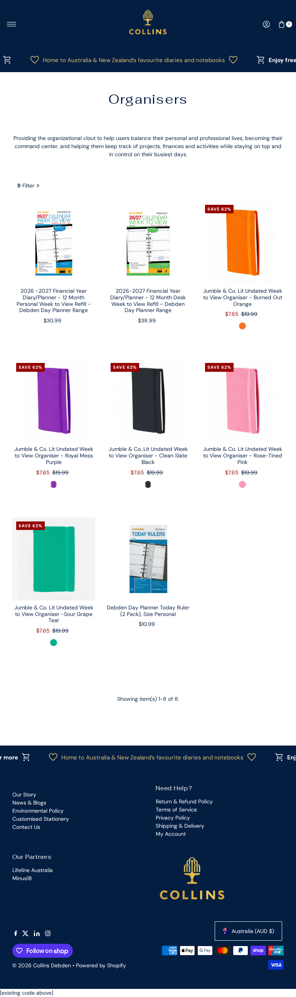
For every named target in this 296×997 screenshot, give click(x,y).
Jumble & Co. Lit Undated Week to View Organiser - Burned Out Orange (242, 297)
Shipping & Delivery (180, 825)
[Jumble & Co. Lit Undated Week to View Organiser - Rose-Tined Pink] (242, 400)
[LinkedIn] (37, 934)
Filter (28, 185)
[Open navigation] (12, 24)
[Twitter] (25, 934)
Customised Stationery (40, 818)
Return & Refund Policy (184, 801)
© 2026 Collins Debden (41, 965)
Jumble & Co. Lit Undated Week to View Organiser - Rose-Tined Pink (242, 455)
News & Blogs (29, 802)
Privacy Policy (173, 817)
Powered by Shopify (101, 965)
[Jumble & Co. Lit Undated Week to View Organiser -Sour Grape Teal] (53, 559)
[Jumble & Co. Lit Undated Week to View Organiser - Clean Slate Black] (148, 400)
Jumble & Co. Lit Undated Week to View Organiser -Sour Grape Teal (53, 614)
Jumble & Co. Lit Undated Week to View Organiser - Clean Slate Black (148, 455)
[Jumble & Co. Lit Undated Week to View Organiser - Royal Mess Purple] (53, 400)
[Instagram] (47, 934)
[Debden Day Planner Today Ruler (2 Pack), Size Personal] (148, 559)
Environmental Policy (38, 810)
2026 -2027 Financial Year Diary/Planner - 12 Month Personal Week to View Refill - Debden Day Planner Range (54, 300)
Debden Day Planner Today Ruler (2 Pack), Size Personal (148, 610)
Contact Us (26, 826)
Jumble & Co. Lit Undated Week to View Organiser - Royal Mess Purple (53, 455)
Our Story (24, 794)
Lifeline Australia (32, 870)
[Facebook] (15, 934)
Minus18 (22, 878)
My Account (171, 833)
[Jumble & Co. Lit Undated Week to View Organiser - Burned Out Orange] (242, 242)
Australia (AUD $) (253, 931)
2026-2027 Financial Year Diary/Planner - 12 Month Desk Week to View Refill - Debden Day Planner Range (148, 300)
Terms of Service (176, 809)
